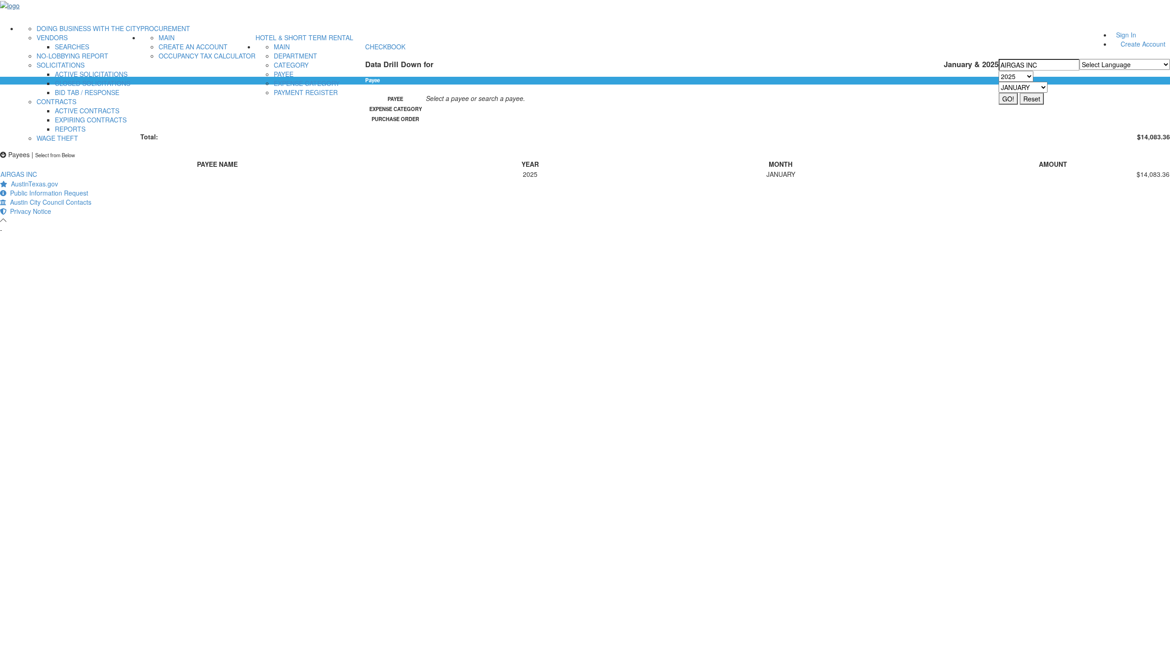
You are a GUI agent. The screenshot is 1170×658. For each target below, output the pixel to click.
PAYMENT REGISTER (306, 92)
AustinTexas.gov (32, 183)
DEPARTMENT (295, 55)
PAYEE (283, 74)
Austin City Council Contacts (48, 202)
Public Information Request (47, 192)
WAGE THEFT (57, 138)
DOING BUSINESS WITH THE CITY (88, 28)
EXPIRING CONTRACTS (91, 119)
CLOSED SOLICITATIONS (92, 83)
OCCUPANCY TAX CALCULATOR (207, 55)
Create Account (1143, 43)
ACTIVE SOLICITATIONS (91, 74)
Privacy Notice (28, 211)
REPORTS (70, 128)
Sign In (1126, 34)
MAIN (167, 37)
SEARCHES (72, 46)
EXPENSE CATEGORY (307, 83)
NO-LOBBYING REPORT (72, 55)
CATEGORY (291, 64)
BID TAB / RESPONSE (87, 92)
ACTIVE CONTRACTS (87, 110)
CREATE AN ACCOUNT (193, 46)
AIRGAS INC (18, 174)
